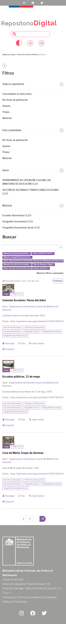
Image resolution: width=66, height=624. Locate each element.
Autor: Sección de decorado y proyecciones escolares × (26, 268)
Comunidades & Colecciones (17, 94)
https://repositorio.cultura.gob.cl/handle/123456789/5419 (37, 321)
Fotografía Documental (51, 332)
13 (42, 519)
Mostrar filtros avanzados (50, 273)
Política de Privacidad (14, 601)
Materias (7, 118)
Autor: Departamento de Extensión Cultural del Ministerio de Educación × (34, 261)
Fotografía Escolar (31, 332)
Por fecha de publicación (15, 100)
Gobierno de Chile (12, 579)
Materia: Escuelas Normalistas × (17, 254)
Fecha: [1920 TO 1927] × (43, 254)
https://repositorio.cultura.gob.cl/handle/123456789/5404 (37, 397)
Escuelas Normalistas (12, 332)
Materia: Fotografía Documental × (17, 257)
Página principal (8, 55)
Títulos (6, 112)
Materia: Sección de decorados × (17, 264)
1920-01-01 (17, 294)
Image (6, 294)
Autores (6, 106)
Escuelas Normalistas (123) (16, 215)
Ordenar (57, 281)
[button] (11, 66)
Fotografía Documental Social (15, 336)
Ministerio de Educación (34, 327)
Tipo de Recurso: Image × (43, 264)
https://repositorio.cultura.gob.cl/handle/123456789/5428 (37, 474)
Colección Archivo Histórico (28, 55)
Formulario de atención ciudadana (37, 597)
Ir (61, 247)
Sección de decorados (12, 327)
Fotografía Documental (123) (17, 221)
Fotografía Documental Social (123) (21, 227)
